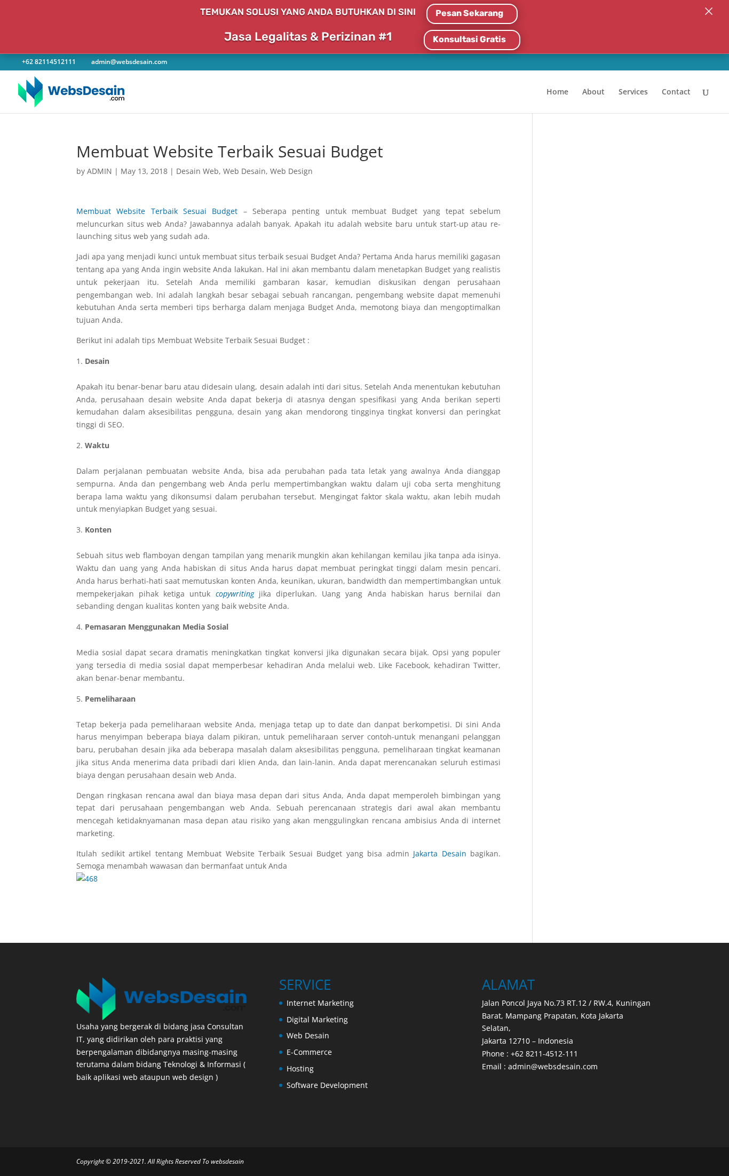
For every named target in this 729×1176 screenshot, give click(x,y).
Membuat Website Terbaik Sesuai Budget (156, 211)
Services (633, 92)
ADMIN (99, 171)
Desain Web (197, 171)
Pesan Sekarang (469, 13)
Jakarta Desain (439, 853)
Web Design (291, 171)
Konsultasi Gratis (469, 39)
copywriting (235, 594)
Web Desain (244, 171)
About (593, 92)
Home (557, 92)
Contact (676, 92)
